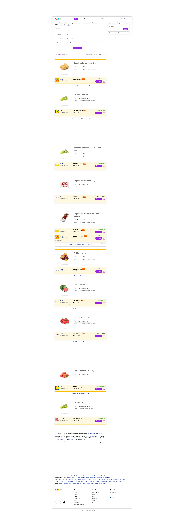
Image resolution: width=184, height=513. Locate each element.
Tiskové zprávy (77, 498)
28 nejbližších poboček (64, 198)
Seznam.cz (126, 18)
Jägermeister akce (79, 475)
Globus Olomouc (101, 479)
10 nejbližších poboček (64, 231)
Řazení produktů (88, 54)
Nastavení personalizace (79, 504)
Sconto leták (99, 477)
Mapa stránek (76, 502)
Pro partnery (113, 492)
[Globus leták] (57, 80)
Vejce (73, 475)
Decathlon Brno (114, 479)
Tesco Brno (107, 479)
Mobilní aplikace (95, 492)
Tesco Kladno (70, 479)
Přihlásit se (120, 18)
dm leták (81, 477)
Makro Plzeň (77, 479)
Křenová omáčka (90, 483)
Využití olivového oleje (78, 481)
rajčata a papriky (94, 436)
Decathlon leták (70, 477)
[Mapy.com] (64, 502)
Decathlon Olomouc (92, 479)
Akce (76, 18)
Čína (67, 483)
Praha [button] (67, 25)
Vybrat (77, 48)
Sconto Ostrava (83, 479)
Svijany (94, 475)
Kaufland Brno (122, 479)
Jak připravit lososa (112, 481)
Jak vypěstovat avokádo (89, 481)
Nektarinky (70, 439)
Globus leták (92, 477)
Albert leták (104, 477)
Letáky (71, 18)
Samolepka (94, 498)
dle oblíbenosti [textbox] (97, 54)
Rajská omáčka (75, 483)
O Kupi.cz (76, 492)
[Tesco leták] (57, 198)
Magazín (81, 18)
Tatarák (96, 483)
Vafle (70, 483)
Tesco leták (110, 477)
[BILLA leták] (57, 165)
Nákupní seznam (124, 23)
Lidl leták (77, 477)
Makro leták (86, 477)
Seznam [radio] (61, 54)
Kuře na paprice (62, 483)
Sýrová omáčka (82, 483)
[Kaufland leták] (57, 419)
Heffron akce (108, 475)
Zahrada (120, 481)
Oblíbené (113, 23)
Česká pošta (105, 481)
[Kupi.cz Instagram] (60, 502)
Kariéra (75, 500)
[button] (85, 34)
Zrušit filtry (85, 48)
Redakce (75, 496)
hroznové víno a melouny (60, 437)
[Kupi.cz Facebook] (56, 502)
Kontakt (75, 494)
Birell (103, 475)
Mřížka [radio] (66, 54)
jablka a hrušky (76, 437)
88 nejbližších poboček (64, 165)
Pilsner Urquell (68, 475)
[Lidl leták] (57, 111)
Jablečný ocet (64, 481)
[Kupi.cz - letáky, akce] (58, 19)
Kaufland (61, 439)
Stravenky (70, 481)
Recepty (86, 18)
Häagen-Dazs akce (88, 475)
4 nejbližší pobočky (63, 80)
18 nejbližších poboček (64, 420)
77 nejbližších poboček (64, 112)
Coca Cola (99, 475)
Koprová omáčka (102, 483)
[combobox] (99, 55)
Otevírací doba (98, 481)
